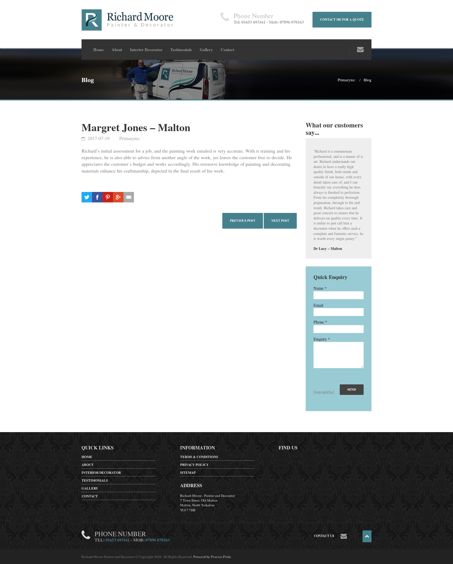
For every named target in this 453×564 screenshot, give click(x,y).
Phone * (320, 322)
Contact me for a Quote (342, 19)
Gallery (206, 49)
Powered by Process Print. (212, 556)
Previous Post (242, 220)
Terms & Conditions (199, 456)
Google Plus (108, 197)
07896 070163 (157, 540)
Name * (320, 288)
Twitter (87, 197)
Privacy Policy (194, 464)
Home (98, 49)
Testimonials (181, 49)
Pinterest (118, 197)
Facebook (97, 197)
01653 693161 (118, 540)
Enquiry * (322, 339)
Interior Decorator (146, 49)
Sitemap (188, 472)
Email (128, 197)
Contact (227, 49)
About (117, 49)
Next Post (280, 220)
